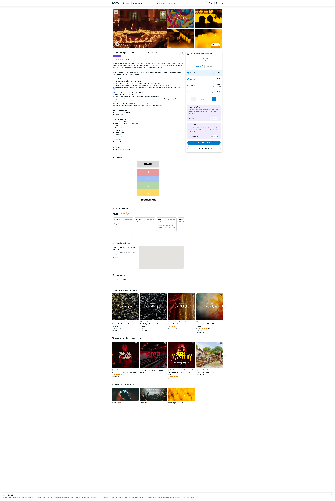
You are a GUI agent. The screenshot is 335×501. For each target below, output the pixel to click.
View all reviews (148, 235)
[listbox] (204, 60)
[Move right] (224, 306)
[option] (204, 73)
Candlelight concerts (135, 103)
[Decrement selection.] (193, 99)
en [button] (212, 3)
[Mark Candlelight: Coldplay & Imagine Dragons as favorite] (221, 295)
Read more (191, 113)
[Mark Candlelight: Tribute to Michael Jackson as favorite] (136, 295)
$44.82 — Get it (204, 143)
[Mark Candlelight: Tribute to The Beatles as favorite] (182, 53)
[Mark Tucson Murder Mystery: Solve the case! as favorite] (193, 343)
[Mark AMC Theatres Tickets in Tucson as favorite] (164, 343)
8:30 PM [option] (209, 66)
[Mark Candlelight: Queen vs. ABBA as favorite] (193, 295)
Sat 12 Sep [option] (204, 59)
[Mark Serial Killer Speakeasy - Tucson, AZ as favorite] (136, 343)
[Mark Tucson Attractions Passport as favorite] (221, 343)
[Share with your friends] (178, 53)
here (136, 94)
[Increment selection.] (214, 99)
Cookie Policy (190, 497)
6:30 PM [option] (198, 66)
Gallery (216, 45)
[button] (204, 73)
